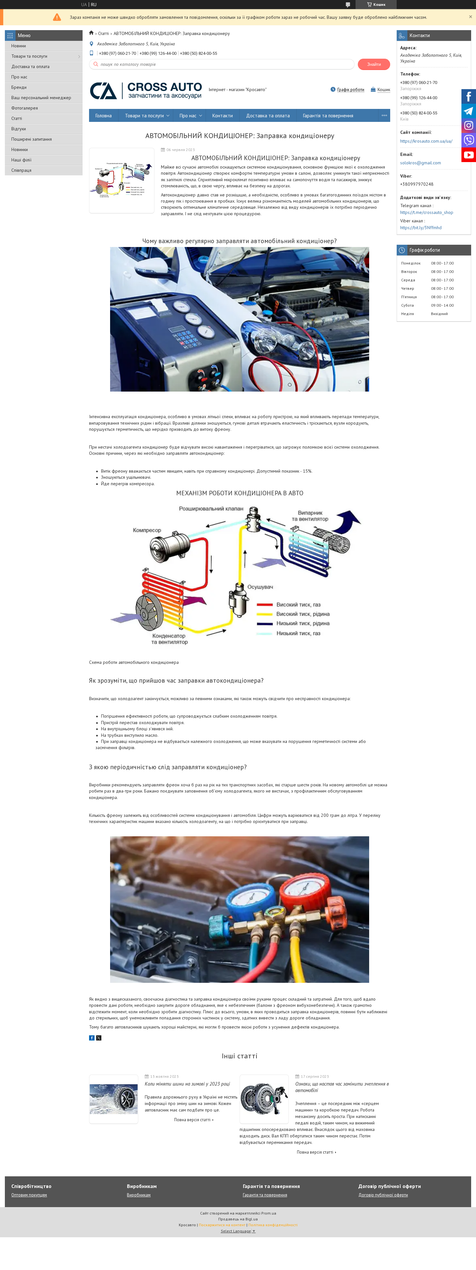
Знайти (374, 64)
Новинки (19, 149)
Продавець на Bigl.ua (238, 1219)
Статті (16, 118)
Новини (18, 46)
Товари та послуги (29, 56)
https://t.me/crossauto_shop (426, 212)
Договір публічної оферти (383, 1195)
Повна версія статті (192, 1120)
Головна (104, 115)
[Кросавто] (145, 90)
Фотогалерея (24, 108)
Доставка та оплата (30, 66)
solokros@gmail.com (420, 163)
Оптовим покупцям (29, 1195)
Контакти (222, 115)
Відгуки (18, 129)
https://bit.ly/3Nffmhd (421, 227)
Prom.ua (268, 1213)
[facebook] (92, 1039)
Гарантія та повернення (328, 115)
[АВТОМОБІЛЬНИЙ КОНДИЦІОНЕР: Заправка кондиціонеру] (121, 181)
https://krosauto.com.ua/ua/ (426, 141)
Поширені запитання (31, 139)
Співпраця (21, 170)
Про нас (19, 77)
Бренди (19, 87)
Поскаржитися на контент (222, 1224)
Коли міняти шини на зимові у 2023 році (187, 1084)
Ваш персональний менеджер (41, 97)
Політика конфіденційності (273, 1224)
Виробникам (139, 1195)
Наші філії (21, 160)
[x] (98, 1039)
